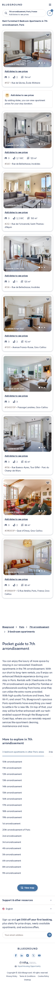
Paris (21, 627)
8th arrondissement (11, 866)
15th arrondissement (12, 792)
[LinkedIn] (21, 955)
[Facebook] (15, 955)
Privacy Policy (11, 976)
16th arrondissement (12, 798)
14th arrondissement (12, 786)
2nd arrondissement (11, 836)
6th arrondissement (11, 860)
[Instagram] (27, 955)
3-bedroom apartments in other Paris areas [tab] (23, 751)
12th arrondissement (12, 774)
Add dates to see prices (16, 71)
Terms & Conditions (27, 976)
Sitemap (27, 979)
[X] (33, 955)
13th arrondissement (12, 780)
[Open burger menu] (50, 4)
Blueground (8, 627)
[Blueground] (27, 949)
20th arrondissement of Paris (16, 829)
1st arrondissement (11, 823)
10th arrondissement (12, 761)
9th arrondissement (11, 873)
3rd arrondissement (11, 842)
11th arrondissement (11, 767)
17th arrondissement (12, 805)
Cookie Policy (43, 976)
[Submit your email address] (49, 935)
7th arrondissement (39, 627)
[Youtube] (39, 955)
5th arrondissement (11, 854)
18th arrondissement (12, 811)
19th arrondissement (12, 817)
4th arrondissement (11, 848)
